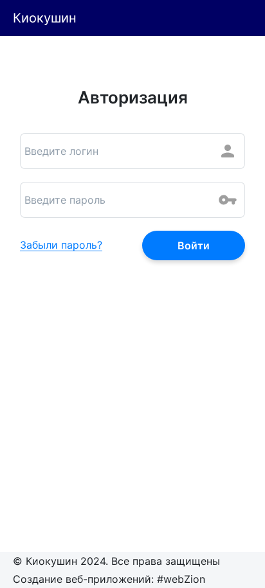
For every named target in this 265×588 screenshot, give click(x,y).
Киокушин (45, 18)
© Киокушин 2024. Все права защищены (116, 561)
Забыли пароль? (61, 245)
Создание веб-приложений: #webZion (109, 579)
